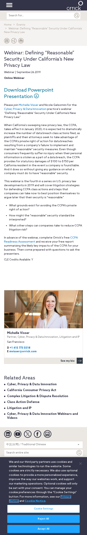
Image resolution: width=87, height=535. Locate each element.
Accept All (43, 529)
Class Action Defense (23, 402)
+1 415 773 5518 (20, 347)
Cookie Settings (43, 508)
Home (8, 24)
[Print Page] (21, 41)
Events (21, 24)
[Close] (80, 463)
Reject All (43, 518)
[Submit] (77, 15)
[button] (14, 41)
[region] (43, 496)
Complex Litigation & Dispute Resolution (37, 396)
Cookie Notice (35, 501)
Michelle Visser (28, 105)
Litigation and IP (19, 408)
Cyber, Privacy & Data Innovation (25, 109)
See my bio (67, 361)
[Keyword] (79, 453)
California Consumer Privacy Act (31, 390)
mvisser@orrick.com (23, 351)
